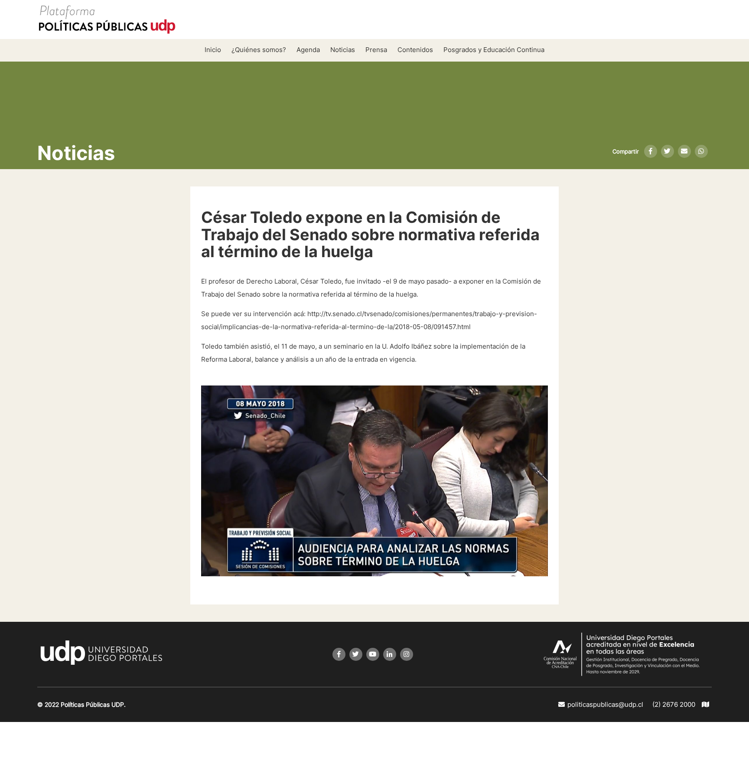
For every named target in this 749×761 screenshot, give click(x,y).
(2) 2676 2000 (673, 704)
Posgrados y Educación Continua (493, 50)
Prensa (376, 50)
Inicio (213, 50)
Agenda (308, 50)
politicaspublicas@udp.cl (605, 704)
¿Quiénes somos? (258, 50)
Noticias (342, 50)
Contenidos (415, 50)
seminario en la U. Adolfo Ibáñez (382, 346)
